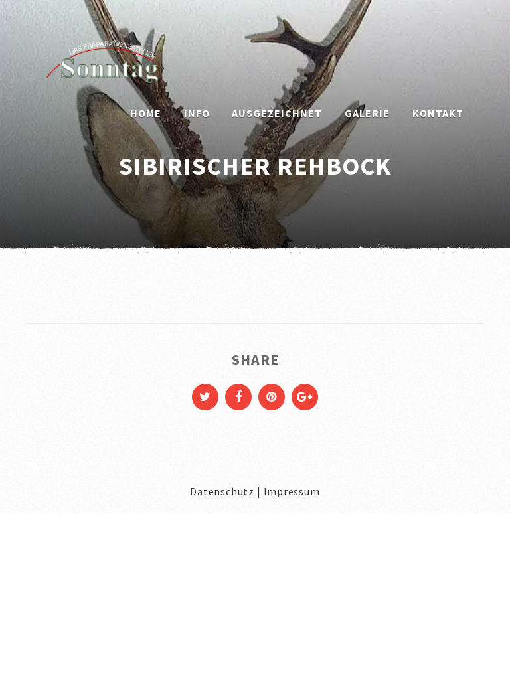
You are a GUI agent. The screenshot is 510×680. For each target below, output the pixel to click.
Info (197, 113)
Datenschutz (222, 491)
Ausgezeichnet (277, 113)
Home (145, 113)
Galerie (367, 113)
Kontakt (438, 113)
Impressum (292, 491)
